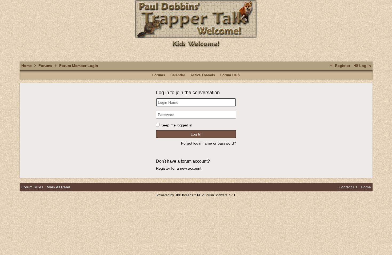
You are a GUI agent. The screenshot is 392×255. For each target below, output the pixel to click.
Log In (364, 65)
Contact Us (348, 187)
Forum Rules (32, 187)
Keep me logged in (176, 125)
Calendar (177, 75)
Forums (45, 65)
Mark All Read (58, 187)
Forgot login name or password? (208, 143)
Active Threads (202, 75)
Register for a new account (178, 168)
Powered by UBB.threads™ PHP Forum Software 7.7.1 (196, 195)
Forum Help (230, 75)
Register (342, 65)
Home (26, 65)
